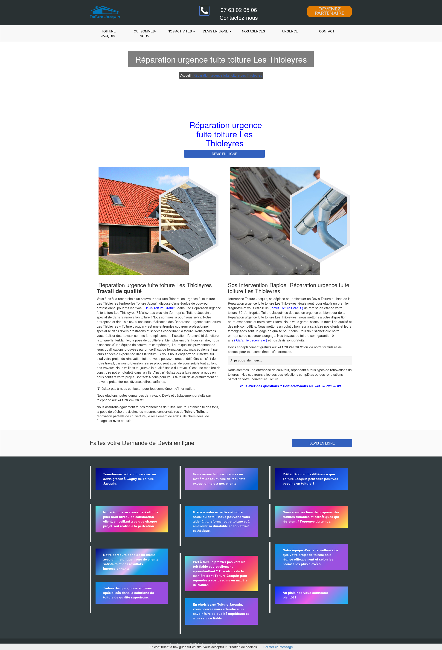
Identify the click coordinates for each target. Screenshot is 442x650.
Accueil (185, 75)
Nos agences (253, 31)
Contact (326, 31)
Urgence (290, 31)
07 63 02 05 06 (239, 10)
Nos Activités (180, 31)
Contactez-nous (239, 17)
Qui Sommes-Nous (144, 33)
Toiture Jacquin (108, 33)
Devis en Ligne (216, 31)
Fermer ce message (278, 646)
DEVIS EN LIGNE (224, 153)
